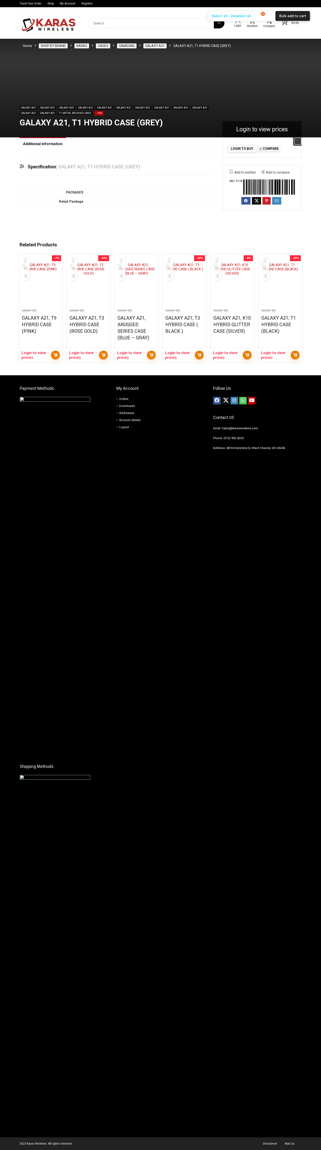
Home (27, 46)
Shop (50, 3)
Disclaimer (270, 1143)
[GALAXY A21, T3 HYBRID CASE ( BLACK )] (184, 284)
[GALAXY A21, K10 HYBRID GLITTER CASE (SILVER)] (232, 284)
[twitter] (225, 400)
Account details (130, 420)
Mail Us (289, 1143)
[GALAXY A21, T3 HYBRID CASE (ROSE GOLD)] (88, 284)
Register (87, 3)
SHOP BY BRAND (53, 46)
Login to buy (242, 149)
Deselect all (241, 16)
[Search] (219, 23)
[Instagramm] (234, 400)
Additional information (43, 144)
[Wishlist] (252, 21)
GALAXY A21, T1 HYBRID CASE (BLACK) (278, 324)
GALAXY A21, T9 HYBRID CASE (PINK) (39, 324)
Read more (55, 355)
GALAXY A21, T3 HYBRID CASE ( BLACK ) (182, 324)
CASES (103, 46)
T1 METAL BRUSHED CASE (75, 113)
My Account (67, 3)
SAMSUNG (127, 46)
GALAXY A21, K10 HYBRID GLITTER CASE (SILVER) (232, 324)
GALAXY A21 (155, 46)
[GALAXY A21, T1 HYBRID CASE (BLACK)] (280, 284)
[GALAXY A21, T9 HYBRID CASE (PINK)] (41, 284)
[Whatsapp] (243, 400)
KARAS (81, 46)
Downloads (127, 406)
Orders (123, 399)
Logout (124, 427)
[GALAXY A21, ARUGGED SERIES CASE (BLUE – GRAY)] (136, 284)
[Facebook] (217, 400)
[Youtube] (251, 400)
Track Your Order (30, 3)
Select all (219, 16)
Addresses (126, 413)
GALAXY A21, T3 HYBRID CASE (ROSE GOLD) (87, 324)
